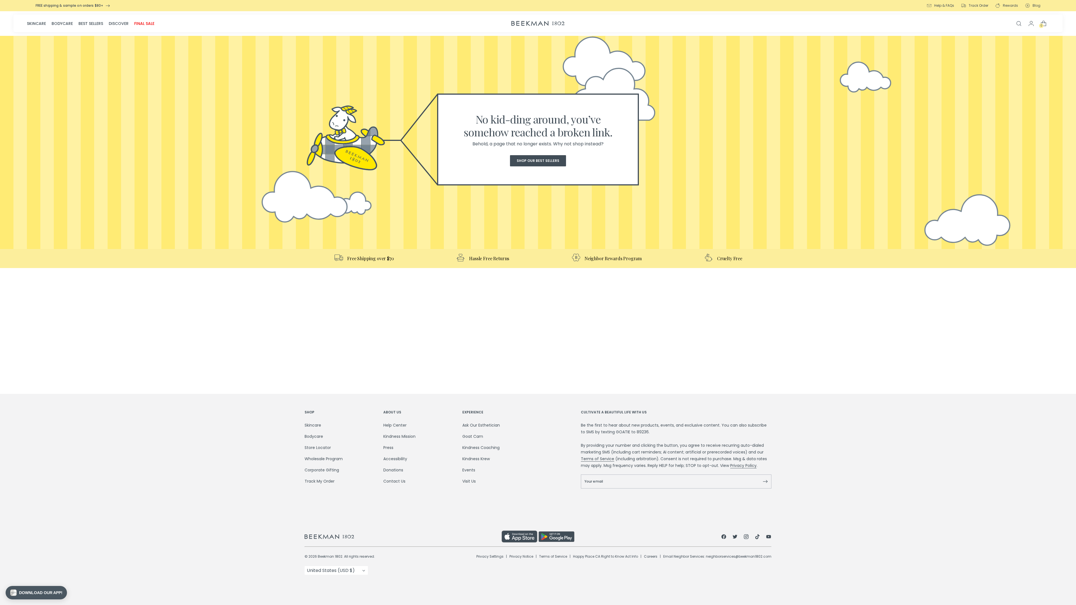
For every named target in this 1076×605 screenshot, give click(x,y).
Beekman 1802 (330, 556)
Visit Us (469, 481)
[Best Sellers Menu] (104, 23)
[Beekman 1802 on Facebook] (724, 537)
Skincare (36, 23)
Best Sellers (90, 23)
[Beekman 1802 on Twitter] (735, 537)
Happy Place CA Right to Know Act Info (605, 556)
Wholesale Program (324, 459)
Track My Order (320, 481)
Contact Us (394, 481)
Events (468, 470)
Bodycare (62, 23)
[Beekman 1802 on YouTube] (768, 537)
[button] (36, 592)
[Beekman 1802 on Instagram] (746, 537)
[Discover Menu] (130, 23)
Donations (393, 470)
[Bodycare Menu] (74, 23)
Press (388, 447)
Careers (650, 556)
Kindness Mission (399, 436)
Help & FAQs (944, 5)
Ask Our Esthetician (481, 425)
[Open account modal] (1031, 23)
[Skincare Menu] (47, 23)
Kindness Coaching (481, 447)
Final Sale (144, 23)
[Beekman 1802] (403, 536)
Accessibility (395, 459)
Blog (1036, 5)
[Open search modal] (1018, 23)
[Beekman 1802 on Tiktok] (757, 537)
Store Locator (318, 447)
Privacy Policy (743, 465)
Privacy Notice (521, 556)
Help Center (395, 425)
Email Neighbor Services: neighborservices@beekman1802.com (717, 556)
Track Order (978, 5)
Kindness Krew (476, 459)
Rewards (1010, 5)
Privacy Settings (490, 556)
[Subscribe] (765, 481)
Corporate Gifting (322, 470)
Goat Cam (472, 436)
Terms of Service (597, 459)
